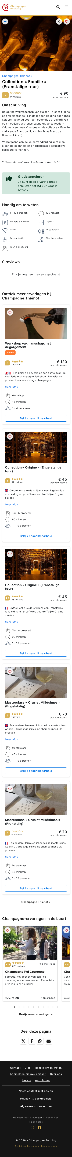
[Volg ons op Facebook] (39, 1129)
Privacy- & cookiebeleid (36, 1098)
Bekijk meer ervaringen (36, 1014)
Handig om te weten (48, 1067)
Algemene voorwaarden (36, 1106)
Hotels (26, 1080)
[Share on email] (48, 1041)
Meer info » (12, 386)
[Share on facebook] (31, 1041)
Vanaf (12, 998)
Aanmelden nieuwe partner (28, 1073)
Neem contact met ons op (36, 1090)
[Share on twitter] (23, 1041)
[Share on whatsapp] (40, 1041)
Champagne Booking (42, 1140)
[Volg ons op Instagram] (32, 1129)
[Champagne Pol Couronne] (30, 943)
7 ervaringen (48, 997)
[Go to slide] (14, 1007)
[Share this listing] (59, 21)
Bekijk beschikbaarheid (36, 418)
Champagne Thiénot (17, 76)
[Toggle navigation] (66, 7)
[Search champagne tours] (58, 7)
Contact (15, 1067)
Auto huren (42, 1080)
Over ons (56, 1073)
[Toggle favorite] (67, 21)
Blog (28, 1067)
